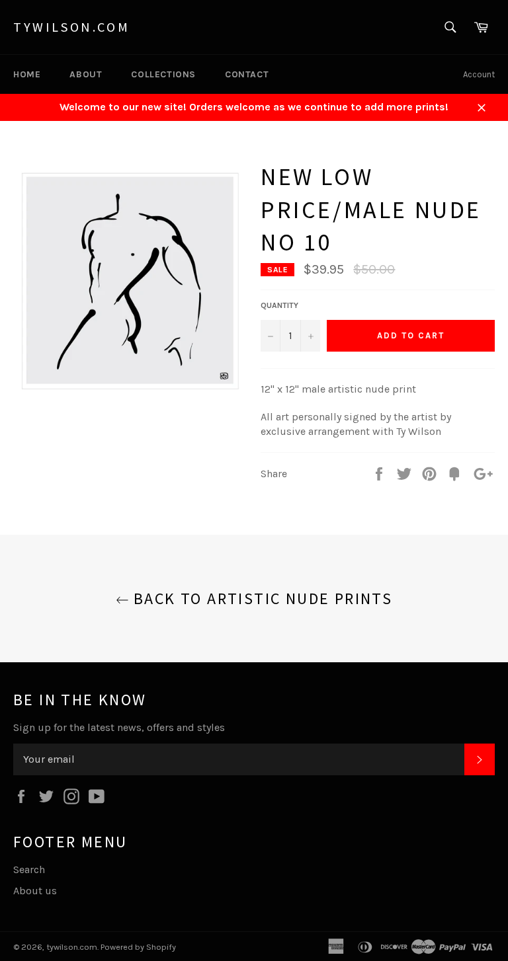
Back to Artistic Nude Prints (261, 598)
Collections (163, 74)
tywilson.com (71, 27)
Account (479, 74)
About (85, 74)
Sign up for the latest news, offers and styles (119, 727)
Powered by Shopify (138, 947)
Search (29, 869)
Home (26, 74)
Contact (247, 74)
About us (35, 890)
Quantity (279, 305)
